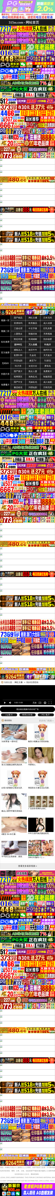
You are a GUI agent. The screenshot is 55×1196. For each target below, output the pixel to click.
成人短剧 (47, 382)
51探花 (47, 360)
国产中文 (18, 382)
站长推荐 (5, 342)
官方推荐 (5, 352)
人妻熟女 (18, 334)
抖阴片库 (5, 374)
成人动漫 (47, 323)
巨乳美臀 (47, 328)
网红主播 (33, 318)
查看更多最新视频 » (27, 866)
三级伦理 (18, 328)
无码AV (5, 363)
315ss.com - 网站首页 (24, 22)
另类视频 (47, 334)
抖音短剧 (18, 360)
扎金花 (33, 355)
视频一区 (5, 320)
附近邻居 (18, 339)
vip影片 (9, 715)
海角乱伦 (33, 377)
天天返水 (47, 355)
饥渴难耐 (33, 339)
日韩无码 (47, 387)
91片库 (18, 366)
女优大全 (33, 366)
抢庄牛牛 (33, 350)
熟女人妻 (33, 371)
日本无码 (47, 318)
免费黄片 (47, 371)
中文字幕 (33, 328)
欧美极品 (33, 323)
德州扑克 (47, 350)
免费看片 (5, 385)
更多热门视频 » (46, 720)
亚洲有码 (18, 323)
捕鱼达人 (18, 350)
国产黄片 (18, 371)
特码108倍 (27, 715)
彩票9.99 (18, 355)
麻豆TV (32, 360)
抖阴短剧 (33, 387)
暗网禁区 (18, 377)
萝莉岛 (47, 366)
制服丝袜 (33, 334)
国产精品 (18, 318)
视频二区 (5, 331)
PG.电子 (46, 715)
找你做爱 (47, 339)
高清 (34, 703)
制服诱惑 (47, 377)
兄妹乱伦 (33, 382)
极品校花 (18, 387)
